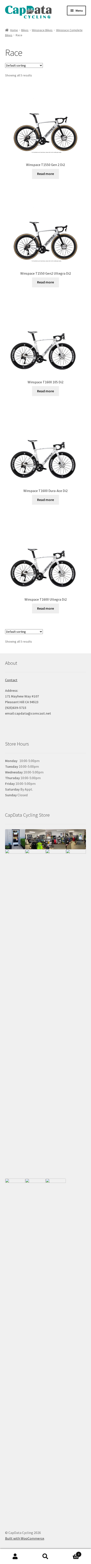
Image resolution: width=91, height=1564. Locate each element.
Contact (11, 680)
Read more (45, 173)
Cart (70, 1553)
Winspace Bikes (42, 30)
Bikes (24, 30)
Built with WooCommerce (24, 1538)
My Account (15, 1556)
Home (14, 30)
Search (45, 1556)
